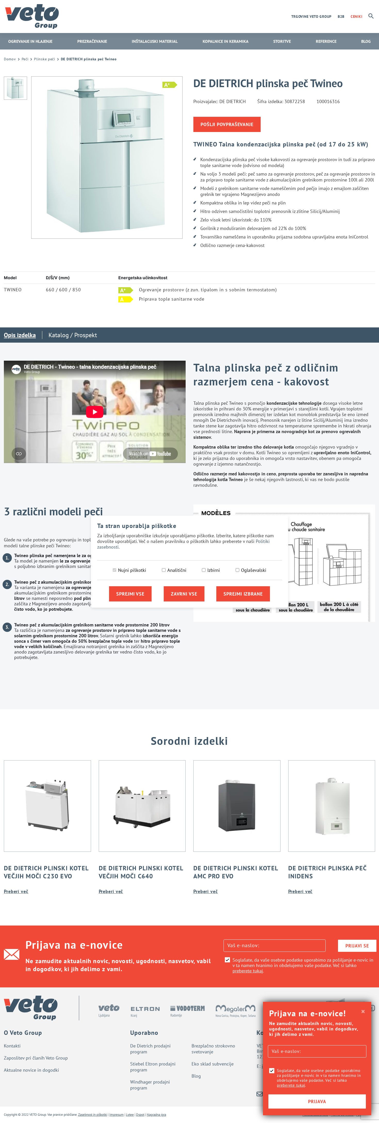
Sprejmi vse (130, 594)
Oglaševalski (253, 570)
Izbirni (213, 570)
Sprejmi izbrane (243, 594)
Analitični (176, 570)
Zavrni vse (184, 594)
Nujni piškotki (132, 570)
